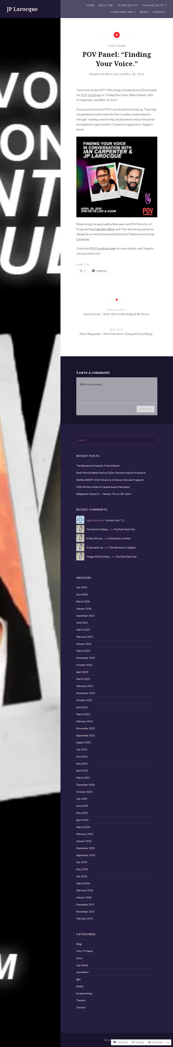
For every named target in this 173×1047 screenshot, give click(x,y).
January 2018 (84, 897)
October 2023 (84, 664)
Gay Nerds (82, 965)
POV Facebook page (102, 248)
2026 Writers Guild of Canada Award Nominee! (103, 486)
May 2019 (82, 869)
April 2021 (82, 770)
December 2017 (85, 904)
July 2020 (81, 798)
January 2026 (84, 608)
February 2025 (84, 636)
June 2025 (82, 622)
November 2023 (85, 657)
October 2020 (84, 791)
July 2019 (81, 862)
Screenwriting (84, 993)
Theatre (80, 1000)
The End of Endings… (98, 529)
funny (79, 958)
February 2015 (84, 918)
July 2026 (81, 587)
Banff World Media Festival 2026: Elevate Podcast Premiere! (111, 472)
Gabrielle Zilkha (104, 229)
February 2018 (84, 890)
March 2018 (83, 883)
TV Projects (126, 5)
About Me (105, 5)
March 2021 (83, 777)
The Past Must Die (124, 529)
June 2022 (82, 707)
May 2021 (82, 763)
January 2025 (84, 643)
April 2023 (82, 671)
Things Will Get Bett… (98, 556)
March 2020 (83, 827)
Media (144, 11)
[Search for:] (116, 440)
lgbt (78, 979)
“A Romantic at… (95, 547)
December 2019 (85, 848)
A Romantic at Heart (119, 538)
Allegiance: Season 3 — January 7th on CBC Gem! (103, 493)
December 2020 (85, 784)
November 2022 (85, 693)
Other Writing (121, 11)
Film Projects (152, 5)
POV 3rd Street (91, 95)
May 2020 (82, 812)
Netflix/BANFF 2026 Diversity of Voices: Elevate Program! (110, 479)
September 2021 (85, 735)
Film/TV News (117, 46)
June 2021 (82, 756)
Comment (145, 408)
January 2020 (84, 841)
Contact (159, 11)
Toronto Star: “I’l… (115, 520)
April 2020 (82, 819)
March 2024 (83, 650)
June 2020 (82, 805)
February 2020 (84, 833)
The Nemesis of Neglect (122, 547)
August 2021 (83, 742)
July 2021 (81, 749)
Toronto (81, 1007)
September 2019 (85, 855)
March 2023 (83, 678)
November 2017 (85, 911)
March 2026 (83, 601)
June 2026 (82, 594)
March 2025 (83, 629)
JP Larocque (22, 9)
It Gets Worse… (95, 538)
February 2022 (84, 721)
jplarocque (109, 74)
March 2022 (83, 714)
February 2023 (84, 685)
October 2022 (84, 700)
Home (90, 5)
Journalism (82, 972)
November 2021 (85, 728)
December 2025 (85, 615)
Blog (79, 943)
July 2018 (81, 876)
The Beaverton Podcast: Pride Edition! (98, 465)
